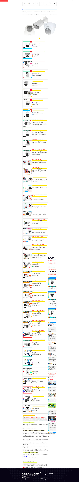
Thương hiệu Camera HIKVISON (52, 373)
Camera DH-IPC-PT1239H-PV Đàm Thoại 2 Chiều (38, 149)
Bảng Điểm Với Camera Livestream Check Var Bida (52, 421)
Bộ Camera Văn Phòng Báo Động (43, 479)
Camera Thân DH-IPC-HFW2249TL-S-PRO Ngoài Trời (39, 280)
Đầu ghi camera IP (50, 380)
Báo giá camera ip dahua (50, 260)
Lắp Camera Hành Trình (52, 386)
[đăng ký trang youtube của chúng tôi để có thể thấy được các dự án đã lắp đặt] (25, 479)
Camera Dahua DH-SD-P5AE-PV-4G (36, 167)
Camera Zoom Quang (50, 377)
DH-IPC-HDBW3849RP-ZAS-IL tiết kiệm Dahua (38, 244)
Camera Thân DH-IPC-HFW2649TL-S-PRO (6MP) (38, 320)
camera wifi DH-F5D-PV (35, 252)
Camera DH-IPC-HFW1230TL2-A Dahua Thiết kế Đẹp (39, 219)
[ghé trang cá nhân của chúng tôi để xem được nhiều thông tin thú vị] (24, 479)
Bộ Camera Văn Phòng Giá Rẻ (44, 476)
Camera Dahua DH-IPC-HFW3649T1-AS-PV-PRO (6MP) (39, 377)
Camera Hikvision (51, 475)
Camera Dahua (51, 473)
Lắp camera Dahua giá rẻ (52, 374)
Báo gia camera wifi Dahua (53, 262)
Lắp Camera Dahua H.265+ (39, 7)
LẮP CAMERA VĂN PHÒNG (4, 0)
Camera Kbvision (51, 474)
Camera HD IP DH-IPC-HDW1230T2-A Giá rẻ (37, 236)
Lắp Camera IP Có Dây (51, 378)
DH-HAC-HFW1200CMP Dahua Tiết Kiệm (31, 418)
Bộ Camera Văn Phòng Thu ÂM (43, 475)
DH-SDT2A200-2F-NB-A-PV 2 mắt (36, 159)
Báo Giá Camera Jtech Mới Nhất (54, 334)
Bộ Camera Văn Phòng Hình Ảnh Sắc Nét (43, 478)
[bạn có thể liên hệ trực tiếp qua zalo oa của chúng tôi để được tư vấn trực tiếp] (22, 479)
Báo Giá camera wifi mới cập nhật (51, 263)
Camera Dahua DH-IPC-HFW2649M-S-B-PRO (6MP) (38, 270)
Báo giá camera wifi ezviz (51, 268)
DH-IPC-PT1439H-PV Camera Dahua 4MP (37, 139)
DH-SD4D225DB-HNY (34, 129)
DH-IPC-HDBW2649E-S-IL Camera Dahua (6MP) (38, 330)
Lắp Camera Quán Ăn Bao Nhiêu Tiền (54, 344)
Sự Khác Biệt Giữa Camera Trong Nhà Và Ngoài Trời (54, 355)
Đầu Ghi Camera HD (50, 379)
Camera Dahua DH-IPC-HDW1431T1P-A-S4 (40, 418)
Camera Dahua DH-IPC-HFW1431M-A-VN (37, 300)
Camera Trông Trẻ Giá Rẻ (52, 398)
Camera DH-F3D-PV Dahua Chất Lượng (37, 261)
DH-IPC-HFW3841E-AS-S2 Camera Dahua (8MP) (38, 386)
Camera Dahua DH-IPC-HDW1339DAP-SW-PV (35, 417)
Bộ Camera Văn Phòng (43, 474)
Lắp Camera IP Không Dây (51, 376)
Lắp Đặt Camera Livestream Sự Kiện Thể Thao (54, 364)
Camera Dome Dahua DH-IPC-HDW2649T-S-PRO (38, 310)
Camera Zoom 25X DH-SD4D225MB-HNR (37, 119)
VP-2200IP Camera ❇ (28, 417)
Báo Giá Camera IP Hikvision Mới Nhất (52, 259)
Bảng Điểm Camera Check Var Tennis (52, 409)
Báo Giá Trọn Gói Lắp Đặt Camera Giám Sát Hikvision (54, 325)
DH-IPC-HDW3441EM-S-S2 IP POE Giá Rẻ (37, 228)
